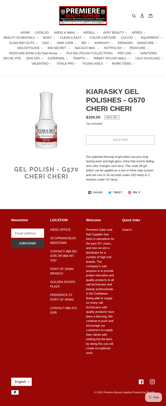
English (20, 382)
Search (127, 229)
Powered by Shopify (144, 392)
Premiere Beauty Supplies (118, 392)
